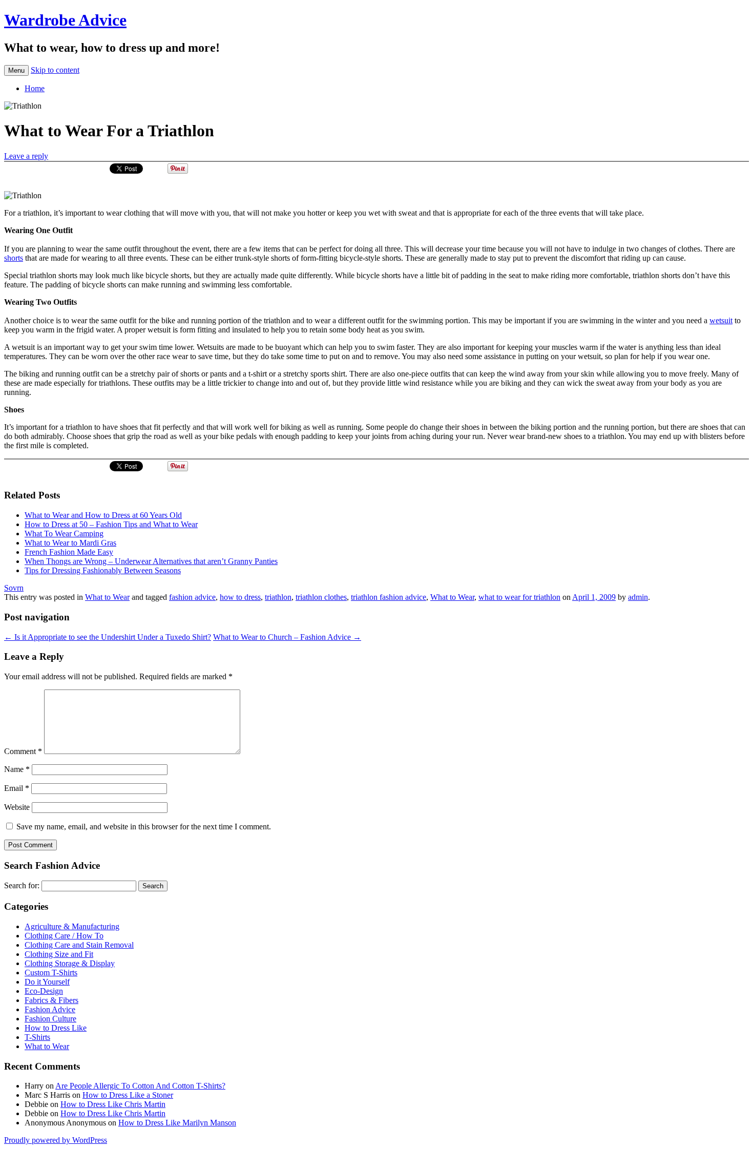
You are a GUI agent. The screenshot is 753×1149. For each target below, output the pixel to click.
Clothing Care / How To (64, 935)
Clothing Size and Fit (59, 954)
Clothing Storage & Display (70, 963)
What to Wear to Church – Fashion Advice (287, 637)
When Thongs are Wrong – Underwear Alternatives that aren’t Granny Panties (151, 561)
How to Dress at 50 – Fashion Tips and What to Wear (111, 524)
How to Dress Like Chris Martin (112, 1104)
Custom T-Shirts (51, 972)
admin (638, 597)
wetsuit (721, 320)
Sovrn (14, 587)
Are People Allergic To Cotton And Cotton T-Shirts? (140, 1085)
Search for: (21, 885)
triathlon (278, 597)
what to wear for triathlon (519, 597)
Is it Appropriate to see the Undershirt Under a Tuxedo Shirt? (107, 637)
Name (17, 769)
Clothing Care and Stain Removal (79, 945)
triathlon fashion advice (388, 597)
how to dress (240, 597)
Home (35, 88)
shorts (13, 258)
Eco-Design (44, 991)
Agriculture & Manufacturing (72, 926)
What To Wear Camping (64, 533)
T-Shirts (37, 1037)
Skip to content (55, 70)
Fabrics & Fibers (51, 1000)
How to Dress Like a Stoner (127, 1095)
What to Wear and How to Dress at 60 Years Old (103, 515)
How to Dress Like (56, 1027)
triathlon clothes (321, 597)
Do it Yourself (47, 981)
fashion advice (192, 597)
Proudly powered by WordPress (55, 1140)
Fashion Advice (50, 1009)
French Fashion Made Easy (69, 552)
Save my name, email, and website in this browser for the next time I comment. (143, 826)
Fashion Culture (50, 1018)
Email (16, 788)
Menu (16, 70)
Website (17, 807)
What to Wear (107, 597)
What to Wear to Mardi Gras (70, 542)
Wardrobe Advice (65, 20)
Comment (23, 751)
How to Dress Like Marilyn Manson (177, 1122)
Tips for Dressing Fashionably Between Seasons (103, 570)
